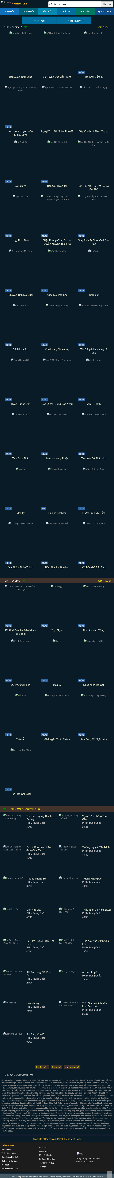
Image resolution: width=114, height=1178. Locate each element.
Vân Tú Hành (94, 404)
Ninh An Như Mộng (93, 630)
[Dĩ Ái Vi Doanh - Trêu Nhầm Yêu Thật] (21, 589)
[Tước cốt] (93, 250)
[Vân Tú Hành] (93, 360)
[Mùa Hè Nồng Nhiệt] (57, 414)
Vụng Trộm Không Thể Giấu (94, 817)
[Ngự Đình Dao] (20, 196)
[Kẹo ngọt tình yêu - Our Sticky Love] (21, 90)
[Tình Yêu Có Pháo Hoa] (94, 414)
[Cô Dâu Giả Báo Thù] (94, 523)
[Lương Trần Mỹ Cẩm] (93, 469)
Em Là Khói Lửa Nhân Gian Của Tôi (38, 848)
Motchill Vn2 (20, 3)
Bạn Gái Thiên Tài (57, 186)
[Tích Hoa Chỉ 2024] (21, 749)
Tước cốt (94, 295)
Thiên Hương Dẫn (20, 404)
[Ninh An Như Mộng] (93, 586)
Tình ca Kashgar (57, 513)
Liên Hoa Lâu (33, 909)
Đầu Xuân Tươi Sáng (20, 76)
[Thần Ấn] (20, 695)
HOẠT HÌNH (85, 11)
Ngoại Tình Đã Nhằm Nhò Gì (57, 131)
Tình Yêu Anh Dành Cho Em (95, 942)
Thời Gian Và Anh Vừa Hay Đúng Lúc (94, 1004)
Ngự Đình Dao (20, 240)
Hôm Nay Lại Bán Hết (57, 567)
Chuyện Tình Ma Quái (20, 295)
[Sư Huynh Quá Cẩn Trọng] (57, 32)
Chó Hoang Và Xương (57, 349)
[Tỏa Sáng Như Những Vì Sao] (94, 305)
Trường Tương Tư (36, 878)
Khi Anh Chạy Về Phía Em (38, 973)
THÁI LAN (66, 11)
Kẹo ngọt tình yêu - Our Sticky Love (21, 132)
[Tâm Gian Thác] (20, 414)
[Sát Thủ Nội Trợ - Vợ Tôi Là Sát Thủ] (94, 144)
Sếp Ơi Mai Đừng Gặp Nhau (57, 404)
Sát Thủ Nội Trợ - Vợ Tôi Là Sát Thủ (94, 187)
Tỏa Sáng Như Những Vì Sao (93, 350)
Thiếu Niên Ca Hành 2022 (96, 909)
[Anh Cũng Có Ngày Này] (93, 695)
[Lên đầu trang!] (109, 1174)
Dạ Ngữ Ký (21, 186)
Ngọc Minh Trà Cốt (93, 684)
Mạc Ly (21, 513)
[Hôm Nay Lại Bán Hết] (57, 523)
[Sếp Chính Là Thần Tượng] (93, 87)
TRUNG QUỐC (28, 11)
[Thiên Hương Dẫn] (20, 360)
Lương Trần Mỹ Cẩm (93, 513)
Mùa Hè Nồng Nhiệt (57, 458)
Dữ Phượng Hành (20, 684)
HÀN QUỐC (47, 11)
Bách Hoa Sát (20, 349)
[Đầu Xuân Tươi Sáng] (21, 32)
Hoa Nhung (32, 1003)
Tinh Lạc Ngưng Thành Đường (39, 817)
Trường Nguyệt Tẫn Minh (96, 847)
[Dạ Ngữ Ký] (20, 141)
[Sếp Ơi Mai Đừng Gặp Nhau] (57, 360)
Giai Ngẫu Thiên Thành (20, 567)
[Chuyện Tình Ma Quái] (20, 250)
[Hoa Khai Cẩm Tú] (93, 32)
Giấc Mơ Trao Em (57, 295)
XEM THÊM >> (104, 27)
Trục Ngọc (57, 630)
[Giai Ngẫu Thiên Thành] (20, 523)
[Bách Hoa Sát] (20, 305)
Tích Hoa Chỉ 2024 (20, 794)
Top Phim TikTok (104, 11)
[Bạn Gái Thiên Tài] (57, 141)
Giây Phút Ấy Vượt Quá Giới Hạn (93, 241)
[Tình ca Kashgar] (57, 469)
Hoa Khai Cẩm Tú (93, 76)
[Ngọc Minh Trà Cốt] (94, 640)
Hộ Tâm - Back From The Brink (40, 942)
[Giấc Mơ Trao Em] (57, 250)
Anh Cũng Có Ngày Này (93, 739)
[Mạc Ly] (20, 469)
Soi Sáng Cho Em (36, 1034)
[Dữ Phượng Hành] (20, 640)
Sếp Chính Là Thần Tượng (93, 131)
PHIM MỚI (9, 11)
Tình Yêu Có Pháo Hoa (93, 458)
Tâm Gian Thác (20, 458)
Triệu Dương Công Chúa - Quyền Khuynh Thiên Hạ (57, 241)
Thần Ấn (20, 739)
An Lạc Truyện (90, 972)
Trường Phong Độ (92, 878)
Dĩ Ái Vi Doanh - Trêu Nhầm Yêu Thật (20, 631)
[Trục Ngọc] (57, 586)
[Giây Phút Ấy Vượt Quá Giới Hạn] (94, 199)
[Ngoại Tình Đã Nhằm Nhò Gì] (57, 87)
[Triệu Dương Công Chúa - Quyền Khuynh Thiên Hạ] (57, 199)
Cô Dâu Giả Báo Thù (93, 567)
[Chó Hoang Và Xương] (57, 305)
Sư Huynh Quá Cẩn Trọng (57, 76)
